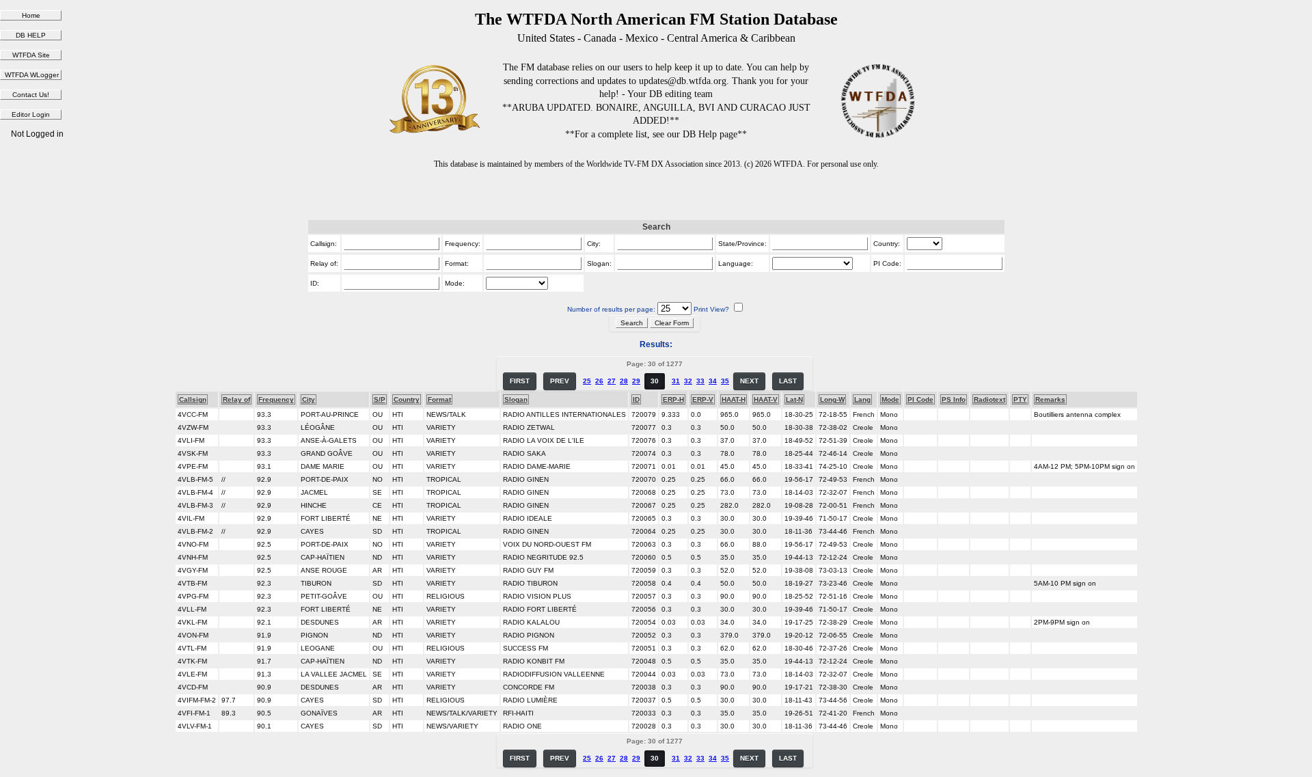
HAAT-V (766, 399)
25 (587, 381)
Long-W (832, 399)
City (308, 399)
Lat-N (794, 399)
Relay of (236, 399)
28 (624, 381)
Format (439, 399)
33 (700, 381)
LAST (788, 381)
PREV (559, 381)
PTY (1020, 399)
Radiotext (989, 399)
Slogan (516, 399)
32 (688, 381)
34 (713, 381)
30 (655, 381)
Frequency (276, 399)
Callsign (192, 399)
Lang (862, 399)
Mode (890, 399)
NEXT (749, 381)
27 (611, 381)
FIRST (520, 381)
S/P (379, 399)
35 (725, 381)
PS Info (954, 399)
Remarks (1050, 399)
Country (407, 399)
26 (599, 381)
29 (636, 381)
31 (676, 381)
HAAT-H (734, 399)
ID (636, 399)
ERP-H (673, 399)
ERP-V (702, 399)
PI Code (920, 399)
